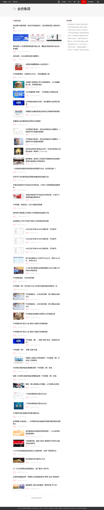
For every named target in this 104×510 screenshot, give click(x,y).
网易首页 (5, 1)
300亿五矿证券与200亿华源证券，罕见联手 (41, 229)
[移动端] (59, 1)
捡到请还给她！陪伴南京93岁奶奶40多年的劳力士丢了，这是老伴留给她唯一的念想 (79, 24)
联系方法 (46, 508)
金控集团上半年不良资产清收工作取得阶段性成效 (31, 221)
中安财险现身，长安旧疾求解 (23, 278)
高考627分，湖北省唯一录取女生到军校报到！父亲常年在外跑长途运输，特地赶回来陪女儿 (79, 49)
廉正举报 (80, 508)
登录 (84, 1)
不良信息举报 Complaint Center (70, 508)
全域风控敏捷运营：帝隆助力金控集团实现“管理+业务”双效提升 (36, 477)
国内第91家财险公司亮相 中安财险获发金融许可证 (31, 213)
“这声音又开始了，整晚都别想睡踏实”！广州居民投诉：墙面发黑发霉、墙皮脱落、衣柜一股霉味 (79, 47)
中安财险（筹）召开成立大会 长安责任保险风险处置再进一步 (35, 286)
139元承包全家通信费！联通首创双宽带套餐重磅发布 (79, 32)
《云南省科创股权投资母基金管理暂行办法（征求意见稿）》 (35, 168)
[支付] (75, 1)
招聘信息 (51, 508)
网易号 (14, 30)
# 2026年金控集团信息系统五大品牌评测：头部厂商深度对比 (34, 451)
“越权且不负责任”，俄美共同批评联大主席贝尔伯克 (79, 38)
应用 (9, 1)
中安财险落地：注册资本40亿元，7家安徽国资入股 (31, 74)
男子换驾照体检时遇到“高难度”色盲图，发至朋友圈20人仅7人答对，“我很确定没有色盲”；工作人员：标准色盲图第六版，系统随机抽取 (79, 27)
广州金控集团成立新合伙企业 (36, 394)
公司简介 (41, 508)
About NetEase (35, 508)
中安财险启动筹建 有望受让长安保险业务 (40, 314)
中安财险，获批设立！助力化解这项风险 (27, 204)
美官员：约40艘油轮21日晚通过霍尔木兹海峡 (79, 35)
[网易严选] (70, 1)
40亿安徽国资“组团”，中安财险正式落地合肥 (42, 92)
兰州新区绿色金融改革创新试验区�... (26, 413)
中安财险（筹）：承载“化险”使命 (25, 350)
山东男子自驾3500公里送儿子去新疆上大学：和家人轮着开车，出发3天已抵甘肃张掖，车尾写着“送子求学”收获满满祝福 (79, 30)
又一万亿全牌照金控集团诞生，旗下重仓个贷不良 (31, 469)
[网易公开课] (64, 1)
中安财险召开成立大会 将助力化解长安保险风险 (30, 323)
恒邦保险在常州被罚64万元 (35, 459)
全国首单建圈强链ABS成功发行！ (38, 64)
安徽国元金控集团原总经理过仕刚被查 (27, 121)
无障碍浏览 (15, 1)
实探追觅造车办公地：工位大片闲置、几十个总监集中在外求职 (79, 44)
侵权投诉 (85, 508)
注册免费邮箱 (90, 1)
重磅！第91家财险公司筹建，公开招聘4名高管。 (43, 384)
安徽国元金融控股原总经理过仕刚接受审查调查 (43, 111)
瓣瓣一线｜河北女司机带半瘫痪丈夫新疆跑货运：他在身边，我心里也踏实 (79, 41)
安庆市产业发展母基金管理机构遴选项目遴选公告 (31, 177)
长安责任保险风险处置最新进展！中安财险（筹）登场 (32, 368)
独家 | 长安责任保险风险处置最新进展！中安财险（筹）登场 (34, 376)
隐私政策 (60, 508)
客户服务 (56, 508)
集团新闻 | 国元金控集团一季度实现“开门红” (42, 485)
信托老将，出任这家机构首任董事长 (26, 56)
